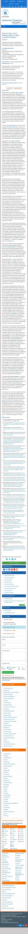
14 (6, 241)
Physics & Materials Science (8, 893)
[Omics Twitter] (9, 6)
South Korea (4, 844)
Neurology (6, 786)
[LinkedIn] (23, 925)
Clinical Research (7, 757)
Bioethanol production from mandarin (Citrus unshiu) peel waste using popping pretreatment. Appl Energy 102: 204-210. (14, 479)
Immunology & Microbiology (10, 721)
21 (2, 300)
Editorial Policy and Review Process (10, 922)
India (13, 837)
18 (21, 295)
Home (6, 1)
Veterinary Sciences (8, 746)
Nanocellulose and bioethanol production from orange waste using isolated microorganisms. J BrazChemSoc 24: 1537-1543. (14, 474)
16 (23, 256)
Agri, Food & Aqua (6, 889)
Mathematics (7, 727)
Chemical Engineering (9, 577)
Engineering (6, 708)
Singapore (14, 839)
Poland (21, 829)
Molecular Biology (8, 782)
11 (10, 239)
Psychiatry (6, 805)
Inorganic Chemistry (9, 592)
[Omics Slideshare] (18, 6)
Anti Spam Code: (6, 663)
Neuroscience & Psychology (10, 733)
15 (12, 241)
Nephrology (6, 784)
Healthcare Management (5, 861)
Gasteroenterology (8, 766)
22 (4, 318)
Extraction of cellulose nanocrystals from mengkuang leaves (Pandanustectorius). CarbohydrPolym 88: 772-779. (13, 522)
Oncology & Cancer (19, 853)
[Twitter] (20, 925)
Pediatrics (6, 801)
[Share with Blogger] (17, 569)
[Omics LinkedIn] (12, 6)
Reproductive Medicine (9, 811)
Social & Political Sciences (9, 744)
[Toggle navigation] (4, 26)
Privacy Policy (5, 921)
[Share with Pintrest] (14, 569)
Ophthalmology (7, 795)
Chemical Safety (8, 579)
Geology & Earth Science (9, 719)
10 (2, 239)
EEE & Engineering (6, 897)
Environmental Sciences (9, 711)
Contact (17, 3)
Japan (5, 839)
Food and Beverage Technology (11, 586)
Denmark (22, 835)
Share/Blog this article (9, 612)
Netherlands (5, 848)
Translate (23, 23)
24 (6, 384)
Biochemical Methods (9, 575)
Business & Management (9, 696)
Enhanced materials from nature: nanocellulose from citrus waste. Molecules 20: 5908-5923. (14, 538)
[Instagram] (26, 925)
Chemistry (6, 700)
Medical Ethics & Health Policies (19, 868)
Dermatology (6, 761)
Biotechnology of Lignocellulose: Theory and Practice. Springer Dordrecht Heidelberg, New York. (14, 424)
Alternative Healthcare (7, 876)
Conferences (20, 1)
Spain (13, 829)
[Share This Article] (7, 559)
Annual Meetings (13, 824)
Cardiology (6, 755)
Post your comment (14, 562)
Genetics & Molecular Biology (10, 717)
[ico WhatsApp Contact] (24, 6)
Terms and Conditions (7, 919)
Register (11, 3)
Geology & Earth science (8, 908)
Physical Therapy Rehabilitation (19, 860)
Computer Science (8, 704)
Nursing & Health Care (9, 735)
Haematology (7, 770)
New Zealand (12, 845)
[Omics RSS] (15, 6)
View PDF (9, 88)
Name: (4, 639)
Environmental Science (7, 895)
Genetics (6, 768)
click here (19, 668)
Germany (6, 835)
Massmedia (5, 906)
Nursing (5, 788)
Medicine (6, 778)
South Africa (12, 842)
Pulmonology (7, 807)
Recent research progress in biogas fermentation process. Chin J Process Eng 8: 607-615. (13, 512)
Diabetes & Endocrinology (9, 764)
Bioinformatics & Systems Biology (11, 692)
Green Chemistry (8, 590)
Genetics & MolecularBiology (6, 871)
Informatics (6, 723)
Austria (21, 831)
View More (21, 604)
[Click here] (3, 6)
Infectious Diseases (8, 776)
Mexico (21, 837)
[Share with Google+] (12, 569)
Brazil (5, 841)
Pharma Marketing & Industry (9, 887)
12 (11, 239)
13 (17, 239)
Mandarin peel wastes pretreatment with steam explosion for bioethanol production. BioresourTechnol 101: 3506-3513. (13, 485)
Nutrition (5, 790)
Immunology (6, 774)
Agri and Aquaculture (8, 688)
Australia (6, 831)
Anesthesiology (7, 753)
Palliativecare (18, 870)
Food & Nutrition (7, 713)
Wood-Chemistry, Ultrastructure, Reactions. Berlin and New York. (13, 429)
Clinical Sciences (7, 702)
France (13, 835)
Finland (21, 833)
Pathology (6, 799)
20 (22, 295)
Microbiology (7, 780)
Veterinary (4, 899)
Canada (14, 831)
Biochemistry (7, 690)
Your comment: (6, 650)
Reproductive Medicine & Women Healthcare (19, 874)
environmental (11, 127)
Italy (5, 833)
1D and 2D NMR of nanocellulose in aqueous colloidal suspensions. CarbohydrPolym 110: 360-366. (14, 516)
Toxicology (6, 815)
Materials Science (7, 725)
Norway (22, 839)
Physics (5, 739)
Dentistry (6, 759)
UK (5, 837)
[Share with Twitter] (6, 569)
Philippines (14, 848)
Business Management (7, 904)
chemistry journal (8, 598)
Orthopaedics (7, 797)
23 (20, 373)
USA (5, 829)
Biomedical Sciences (8, 694)
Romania (22, 841)
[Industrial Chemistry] (5, 12)
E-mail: (3, 645)
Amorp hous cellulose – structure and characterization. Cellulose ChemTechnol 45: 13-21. (14, 527)
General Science (7, 715)
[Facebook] (18, 925)
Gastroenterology (6, 868)
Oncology (6, 793)
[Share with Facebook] (4, 569)
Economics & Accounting (9, 706)
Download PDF (17, 88)
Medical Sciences (7, 729)
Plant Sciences (7, 742)
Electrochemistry (8, 582)
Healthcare (6, 772)
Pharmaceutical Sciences (9, 737)
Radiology (6, 809)
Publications (12, 1)
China (13, 833)
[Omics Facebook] (6, 6)
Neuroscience (5, 864)
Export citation (7, 610)
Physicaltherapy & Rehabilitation (11, 803)
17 (12, 283)
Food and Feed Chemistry (10, 588)
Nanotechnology (7, 731)
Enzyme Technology (9, 584)
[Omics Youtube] (21, 6)
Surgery (5, 813)
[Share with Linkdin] (9, 569)
